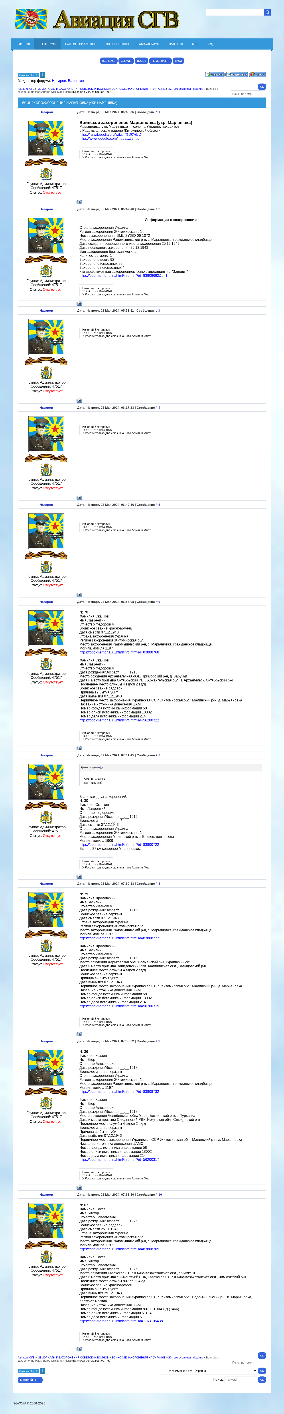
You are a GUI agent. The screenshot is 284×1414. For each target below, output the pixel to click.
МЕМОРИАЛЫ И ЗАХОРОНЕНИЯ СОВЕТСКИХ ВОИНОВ (73, 88)
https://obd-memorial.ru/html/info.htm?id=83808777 (119, 938)
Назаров (59, 81)
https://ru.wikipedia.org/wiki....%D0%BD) (110, 134)
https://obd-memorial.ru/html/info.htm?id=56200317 (119, 1159)
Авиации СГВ (26, 88)
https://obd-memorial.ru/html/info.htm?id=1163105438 (121, 1321)
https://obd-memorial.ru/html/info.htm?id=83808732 (119, 1091)
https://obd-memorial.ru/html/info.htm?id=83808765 (119, 1249)
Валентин (76, 81)
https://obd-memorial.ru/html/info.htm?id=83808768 (119, 652)
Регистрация (160, 61)
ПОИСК (141, 61)
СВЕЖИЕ (126, 61)
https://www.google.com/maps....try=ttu (109, 138)
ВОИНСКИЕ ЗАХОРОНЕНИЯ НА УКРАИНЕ (139, 88)
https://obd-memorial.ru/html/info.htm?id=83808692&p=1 (123, 275)
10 (160, 1194)
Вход (178, 61)
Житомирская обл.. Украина (185, 88)
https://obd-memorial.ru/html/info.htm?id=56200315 (119, 1006)
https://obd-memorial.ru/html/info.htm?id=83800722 (119, 844)
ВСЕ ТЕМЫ (108, 61)
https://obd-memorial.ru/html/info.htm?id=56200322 (119, 720)
